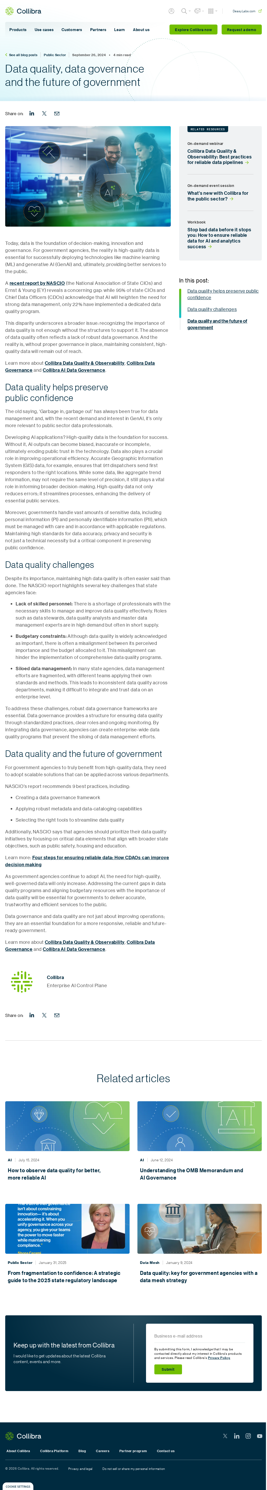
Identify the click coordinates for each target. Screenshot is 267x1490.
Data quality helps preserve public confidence (223, 294)
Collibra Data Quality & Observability (85, 363)
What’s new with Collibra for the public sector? (217, 196)
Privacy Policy (219, 1358)
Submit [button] (168, 1369)
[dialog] (18, 1486)
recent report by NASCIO (37, 283)
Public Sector (55, 54)
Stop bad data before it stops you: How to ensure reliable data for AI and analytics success (219, 238)
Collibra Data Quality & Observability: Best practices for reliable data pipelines (219, 156)
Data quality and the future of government (217, 324)
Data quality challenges (212, 309)
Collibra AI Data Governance (74, 370)
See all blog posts (23, 54)
